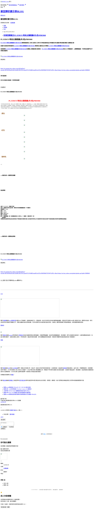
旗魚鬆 (65, 368)
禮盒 (12, 374)
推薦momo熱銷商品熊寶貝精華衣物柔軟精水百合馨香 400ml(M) (20, 394)
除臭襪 (4, 320)
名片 (5, 29)
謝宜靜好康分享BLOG (12, 11)
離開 (8, 507)
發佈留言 (3, 428)
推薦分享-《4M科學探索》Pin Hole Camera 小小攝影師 (17, 389)
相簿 (5, 25)
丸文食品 (15, 368)
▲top (2, 416)
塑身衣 (2, 325)
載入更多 (3, 419)
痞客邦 (12, 410)
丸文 (9, 368)
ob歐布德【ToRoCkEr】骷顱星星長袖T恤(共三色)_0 (17, 390)
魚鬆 (2, 340)
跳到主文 (3, 15)
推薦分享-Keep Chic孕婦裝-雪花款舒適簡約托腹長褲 (17, 392)
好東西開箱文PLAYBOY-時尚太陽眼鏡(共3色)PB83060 (25, 35)
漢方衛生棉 (22, 380)
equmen (10, 335)
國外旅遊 (12, 414)
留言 (15, 410)
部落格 (5, 27)
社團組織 (12, 22)
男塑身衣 (21, 335)
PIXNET (36, 489)
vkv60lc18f (3, 402)
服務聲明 (61, 489)
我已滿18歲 (3, 507)
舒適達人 (11, 380)
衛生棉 (4, 380)
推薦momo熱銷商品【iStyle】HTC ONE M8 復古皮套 (17, 387)
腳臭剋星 (13, 320)
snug (2, 293)
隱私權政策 (55, 489)
